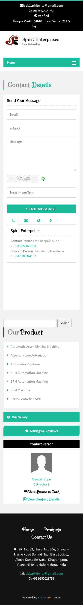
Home (28, 529)
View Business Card (43, 492)
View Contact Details (43, 499)
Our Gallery (20, 417)
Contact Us (41, 537)
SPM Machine (20, 390)
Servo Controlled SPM (26, 399)
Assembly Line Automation (29, 355)
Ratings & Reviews (44, 431)
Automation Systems (25, 364)
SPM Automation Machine (29, 372)
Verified (43, 16)
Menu (11, 62)
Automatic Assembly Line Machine (35, 346)
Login (57, 597)
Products (52, 529)
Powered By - (37, 597)
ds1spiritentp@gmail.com (44, 5)
